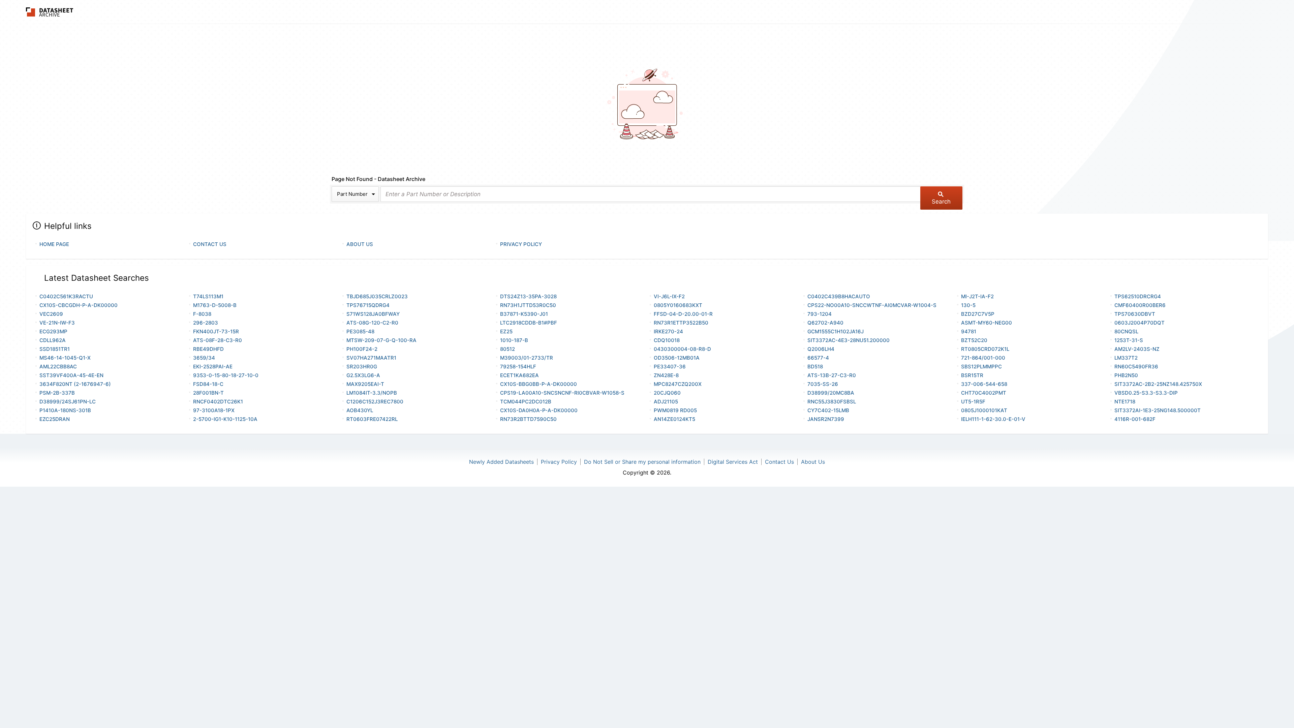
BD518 (815, 366)
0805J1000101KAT (984, 410)
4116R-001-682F (1135, 419)
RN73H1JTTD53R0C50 (528, 305)
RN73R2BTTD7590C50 (528, 419)
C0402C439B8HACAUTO (838, 296)
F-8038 (202, 314)
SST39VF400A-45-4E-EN (71, 375)
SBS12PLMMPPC (981, 366)
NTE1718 (1124, 401)
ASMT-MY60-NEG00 (986, 323)
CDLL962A (52, 340)
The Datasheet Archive (49, 12)
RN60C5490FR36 (1136, 366)
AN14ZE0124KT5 (674, 419)
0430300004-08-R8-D (682, 349)
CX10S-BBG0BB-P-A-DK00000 (538, 384)
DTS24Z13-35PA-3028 (528, 296)
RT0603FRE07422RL (372, 419)
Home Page (54, 244)
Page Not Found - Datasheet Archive (378, 179)
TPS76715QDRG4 (368, 305)
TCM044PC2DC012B (525, 401)
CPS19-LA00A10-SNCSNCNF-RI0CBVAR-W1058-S (562, 393)
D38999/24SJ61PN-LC (67, 401)
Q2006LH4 (820, 349)
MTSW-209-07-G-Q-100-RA (381, 340)
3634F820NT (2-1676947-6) (75, 384)
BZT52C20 (974, 340)
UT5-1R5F (973, 401)
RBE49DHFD (208, 349)
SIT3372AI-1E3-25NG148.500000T (1157, 410)
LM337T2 (1126, 358)
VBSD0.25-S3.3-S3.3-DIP (1146, 393)
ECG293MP (53, 331)
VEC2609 (51, 314)
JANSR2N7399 (825, 419)
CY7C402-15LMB (828, 410)
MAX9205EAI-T (365, 384)
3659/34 (204, 358)
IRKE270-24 (668, 331)
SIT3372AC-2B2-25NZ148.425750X (1158, 384)
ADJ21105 (666, 401)
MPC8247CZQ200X (678, 384)
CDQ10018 (667, 340)
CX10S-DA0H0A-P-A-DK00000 (539, 410)
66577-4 (818, 358)
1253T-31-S (1128, 340)
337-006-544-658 (984, 384)
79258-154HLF (518, 366)
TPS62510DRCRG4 (1137, 296)
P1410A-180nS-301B (65, 410)
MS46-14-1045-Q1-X (65, 358)
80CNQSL (1126, 331)
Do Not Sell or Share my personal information (642, 461)
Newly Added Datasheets (501, 461)
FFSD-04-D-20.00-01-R (683, 314)
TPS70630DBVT (1134, 314)
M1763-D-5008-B (215, 305)
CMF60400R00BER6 (1140, 305)
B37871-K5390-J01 (524, 314)
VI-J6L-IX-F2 (669, 296)
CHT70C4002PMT (983, 393)
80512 (507, 349)
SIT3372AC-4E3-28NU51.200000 (848, 340)
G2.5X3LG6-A (363, 375)
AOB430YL (359, 410)
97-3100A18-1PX (214, 410)
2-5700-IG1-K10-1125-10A (225, 419)
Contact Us (209, 244)
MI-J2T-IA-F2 (977, 296)
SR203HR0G (361, 366)
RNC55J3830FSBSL (831, 401)
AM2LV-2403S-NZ (1137, 349)
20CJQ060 (667, 393)
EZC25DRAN (54, 419)
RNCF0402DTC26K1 (218, 401)
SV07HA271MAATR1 (371, 358)
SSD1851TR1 (54, 349)
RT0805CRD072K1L (985, 349)
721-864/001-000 (983, 358)
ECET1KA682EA (519, 375)
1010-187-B (514, 340)
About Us (359, 244)
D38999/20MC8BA (830, 393)
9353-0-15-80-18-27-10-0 (225, 375)
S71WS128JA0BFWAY (373, 314)
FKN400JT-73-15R (216, 331)
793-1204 (819, 314)
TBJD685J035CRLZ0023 (377, 296)
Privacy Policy (521, 244)
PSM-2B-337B (57, 393)
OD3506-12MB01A (677, 358)
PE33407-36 (670, 366)
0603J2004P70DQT (1139, 323)
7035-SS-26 (822, 384)
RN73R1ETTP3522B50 (681, 323)
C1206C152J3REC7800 (374, 401)
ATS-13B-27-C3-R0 (831, 375)
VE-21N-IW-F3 (57, 323)
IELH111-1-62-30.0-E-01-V (993, 419)
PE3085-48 (360, 331)
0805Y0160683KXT (678, 305)
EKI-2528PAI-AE (213, 366)
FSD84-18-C (208, 384)
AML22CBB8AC (58, 366)
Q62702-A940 (825, 323)
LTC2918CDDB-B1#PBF (528, 323)
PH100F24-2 (361, 349)
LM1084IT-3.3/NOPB (371, 393)
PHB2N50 (1126, 375)
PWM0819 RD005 (675, 410)
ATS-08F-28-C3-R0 (217, 340)
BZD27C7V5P (977, 314)
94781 (968, 331)
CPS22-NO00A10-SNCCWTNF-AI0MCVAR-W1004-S (871, 305)
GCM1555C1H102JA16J (835, 331)
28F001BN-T (208, 393)
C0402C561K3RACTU (66, 296)
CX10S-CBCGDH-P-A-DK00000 (78, 305)
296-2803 (205, 323)
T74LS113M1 (208, 296)
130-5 (968, 305)
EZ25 (506, 331)
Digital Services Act (733, 461)
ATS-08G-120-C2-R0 (372, 323)
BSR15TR (972, 375)
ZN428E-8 (666, 375)
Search (941, 201)
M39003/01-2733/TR (526, 358)
